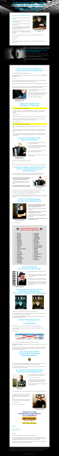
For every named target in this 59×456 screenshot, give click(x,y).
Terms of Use (21, 452)
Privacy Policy (26, 452)
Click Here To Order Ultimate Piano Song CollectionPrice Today (29, 413)
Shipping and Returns (33, 452)
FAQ (28, 452)
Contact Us (37, 452)
